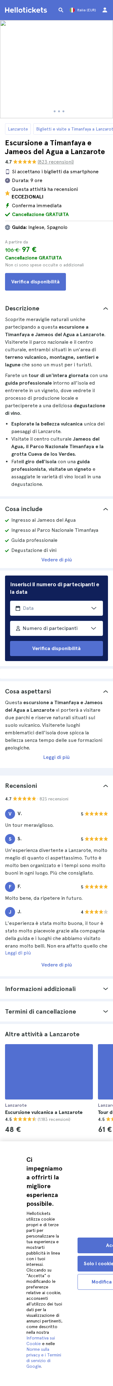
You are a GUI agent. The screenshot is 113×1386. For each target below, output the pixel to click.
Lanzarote (18, 128)
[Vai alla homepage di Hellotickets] (27, 10)
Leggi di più (56, 757)
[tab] (56, 308)
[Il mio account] (104, 10)
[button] (56, 308)
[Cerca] (61, 10)
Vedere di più (56, 560)
